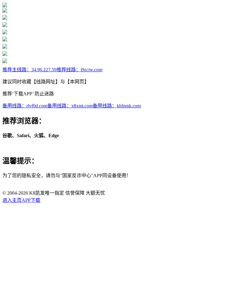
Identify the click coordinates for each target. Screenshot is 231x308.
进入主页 (12, 200)
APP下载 (31, 200)
